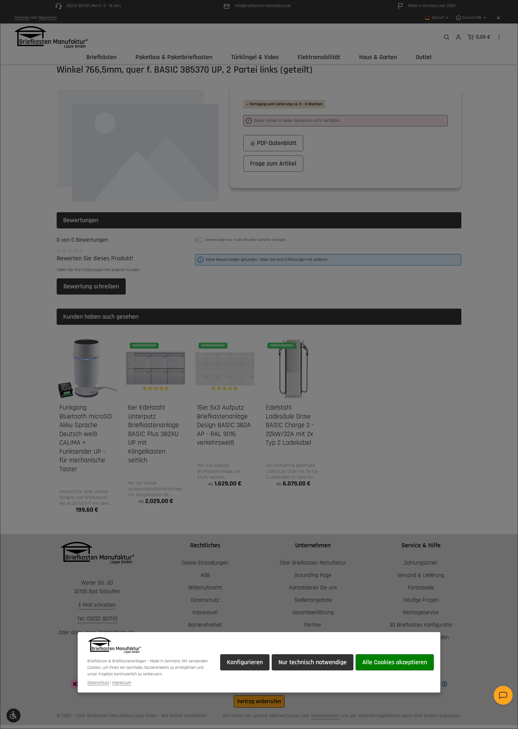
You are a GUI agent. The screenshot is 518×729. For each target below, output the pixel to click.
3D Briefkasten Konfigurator (421, 625)
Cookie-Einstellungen (205, 562)
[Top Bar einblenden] (499, 37)
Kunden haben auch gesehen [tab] (100, 317)
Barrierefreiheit (205, 625)
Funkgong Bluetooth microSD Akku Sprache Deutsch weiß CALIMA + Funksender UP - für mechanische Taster (85, 438)
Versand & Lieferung (420, 575)
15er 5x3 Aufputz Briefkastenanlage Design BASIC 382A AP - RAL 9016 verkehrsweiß (224, 425)
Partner (313, 625)
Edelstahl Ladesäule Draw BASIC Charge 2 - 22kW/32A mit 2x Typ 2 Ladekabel (290, 425)
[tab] (259, 220)
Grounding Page (313, 575)
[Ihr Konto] (458, 37)
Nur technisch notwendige (312, 662)
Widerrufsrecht (205, 587)
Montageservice (421, 612)
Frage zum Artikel (273, 164)
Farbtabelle (421, 587)
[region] (137, 144)
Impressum (205, 612)
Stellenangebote (313, 600)
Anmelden (22, 17)
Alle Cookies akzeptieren (394, 662)
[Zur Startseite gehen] (50, 37)
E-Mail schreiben (97, 605)
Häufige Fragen (421, 600)
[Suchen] (446, 37)
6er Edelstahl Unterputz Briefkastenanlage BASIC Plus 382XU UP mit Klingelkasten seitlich (153, 434)
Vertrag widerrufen (259, 701)
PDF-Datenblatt (276, 143)
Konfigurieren (245, 662)
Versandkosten (325, 716)
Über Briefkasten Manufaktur (313, 562)
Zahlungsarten (421, 562)
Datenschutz (205, 600)
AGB (205, 575)
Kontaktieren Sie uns (313, 587)
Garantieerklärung (313, 612)
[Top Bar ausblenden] (498, 18)
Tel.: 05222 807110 (97, 618)
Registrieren (48, 17)
